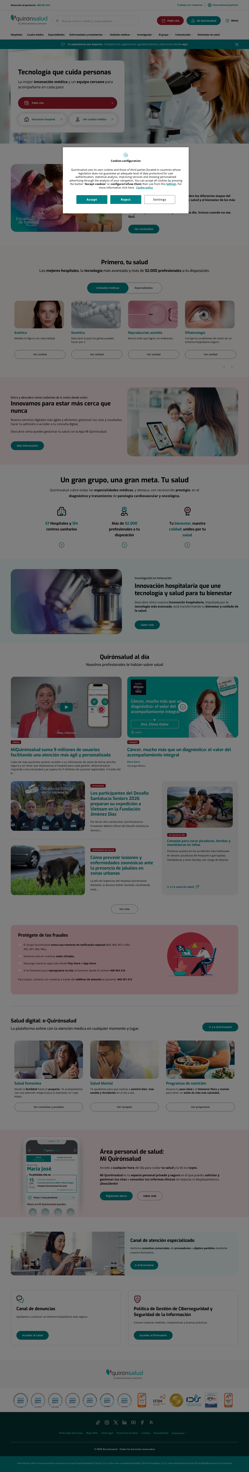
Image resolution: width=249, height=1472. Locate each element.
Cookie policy (144, 187)
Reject (126, 200)
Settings (159, 200)
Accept (92, 200)
